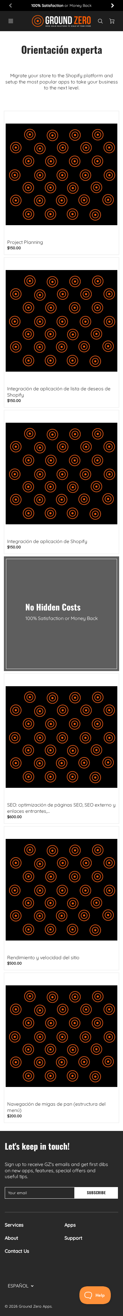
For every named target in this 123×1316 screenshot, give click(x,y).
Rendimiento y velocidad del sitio (43, 957)
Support (73, 1238)
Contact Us (17, 1251)
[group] (61, 5)
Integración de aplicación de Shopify (47, 541)
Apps (70, 1225)
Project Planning (25, 242)
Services (14, 1225)
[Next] (112, 5)
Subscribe (96, 1192)
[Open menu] (11, 21)
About (11, 1238)
